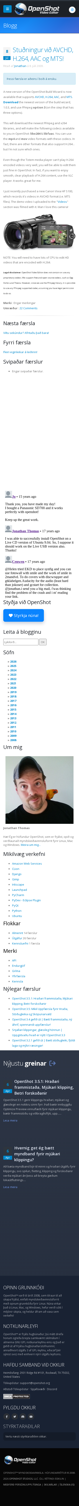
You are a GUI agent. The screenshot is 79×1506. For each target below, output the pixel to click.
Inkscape (18, 884)
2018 (13, 696)
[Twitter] (14, 1416)
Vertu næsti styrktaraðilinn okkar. (26, 1436)
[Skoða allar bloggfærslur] (52, 1063)
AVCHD (39, 97)
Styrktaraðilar (21, 1426)
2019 (13, 692)
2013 (13, 718)
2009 (13, 736)
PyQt (15, 905)
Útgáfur (17, 938)
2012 (13, 723)
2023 (13, 675)
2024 (13, 670)
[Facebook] (6, 1416)
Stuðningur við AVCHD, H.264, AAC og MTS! (43, 54)
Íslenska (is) (67, 1484)
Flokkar (12, 923)
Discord (52, 1389)
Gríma (16, 971)
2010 (13, 731)
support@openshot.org (35, 1383)
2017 (13, 701)
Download (10, 102)
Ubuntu (17, 916)
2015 (13, 709)
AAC (56, 97)
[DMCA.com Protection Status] (16, 1396)
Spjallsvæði (38, 1389)
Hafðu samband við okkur (33, 1365)
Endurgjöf (18, 966)
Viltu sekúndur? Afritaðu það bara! (26, 333)
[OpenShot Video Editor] (36, 8)
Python (17, 911)
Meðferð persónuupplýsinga (22, 1484)
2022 (13, 679)
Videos (62, 202)
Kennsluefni (20, 943)
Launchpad (19, 890)
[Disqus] (39, 430)
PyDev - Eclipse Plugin (26, 900)
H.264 (49, 97)
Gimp (15, 879)
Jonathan (20, 66)
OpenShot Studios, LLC (23, 1478)
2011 (13, 727)
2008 (13, 740)
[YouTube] (31, 1416)
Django (17, 874)
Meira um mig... (31, 845)
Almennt (17, 933)
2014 (13, 714)
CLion (15, 869)
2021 (13, 683)
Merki (10, 950)
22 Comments (29, 308)
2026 (13, 661)
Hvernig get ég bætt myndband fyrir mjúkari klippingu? (37, 1153)
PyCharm (18, 895)
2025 (13, 666)
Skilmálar (50, 1484)
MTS (69, 97)
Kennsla (17, 981)
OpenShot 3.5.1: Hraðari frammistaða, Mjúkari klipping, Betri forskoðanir (44, 1087)
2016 (13, 705)
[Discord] (23, 1416)
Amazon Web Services (27, 863)
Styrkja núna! (25, 615)
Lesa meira (10, 1120)
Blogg (10, 25)
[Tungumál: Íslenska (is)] (72, 10)
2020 (13, 688)
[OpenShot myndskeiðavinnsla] (19, 1459)
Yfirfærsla (18, 976)
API (14, 960)
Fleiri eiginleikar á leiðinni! (20, 352)
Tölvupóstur (21, 1389)
